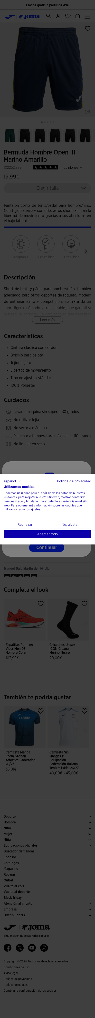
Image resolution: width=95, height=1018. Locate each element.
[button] (12, 481)
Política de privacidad (74, 481)
